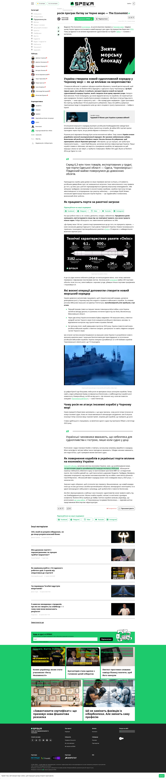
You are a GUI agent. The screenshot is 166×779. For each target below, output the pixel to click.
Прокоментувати (127, 508)
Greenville (39, 135)
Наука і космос (39, 25)
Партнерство (95, 743)
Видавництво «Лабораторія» (44, 143)
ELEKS (37, 122)
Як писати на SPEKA (70, 746)
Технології (37, 47)
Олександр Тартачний (65, 18)
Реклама (94, 740)
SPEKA (36, 764)
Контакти (94, 731)
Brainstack (39, 126)
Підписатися (103, 19)
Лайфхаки (37, 33)
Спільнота (37, 14)
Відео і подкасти (40, 41)
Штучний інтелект (41, 28)
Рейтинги (37, 44)
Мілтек (36, 22)
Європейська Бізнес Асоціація (45, 118)
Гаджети (37, 39)
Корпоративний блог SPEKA (44, 130)
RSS (93, 755)
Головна (59, 8)
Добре (162, 776)
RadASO (38, 114)
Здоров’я (37, 50)
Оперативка (38, 17)
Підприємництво (68, 10)
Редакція (67, 731)
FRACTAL (38, 139)
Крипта (36, 30)
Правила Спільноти (70, 740)
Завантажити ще (37, 622)
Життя (36, 36)
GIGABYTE (38, 106)
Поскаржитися (112, 508)
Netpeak (38, 110)
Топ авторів (42, 3)
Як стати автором (53, 3)
